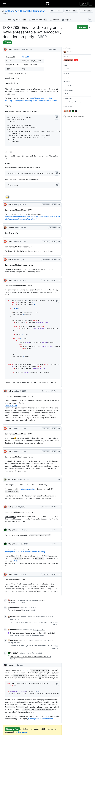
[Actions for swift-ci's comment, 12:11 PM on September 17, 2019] (59, 428)
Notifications (58, 11)
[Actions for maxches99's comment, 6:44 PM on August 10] (59, 665)
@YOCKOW (11, 700)
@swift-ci (9, 233)
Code (16, 561)
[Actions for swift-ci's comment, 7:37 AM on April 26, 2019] (59, 241)
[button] (57, 117)
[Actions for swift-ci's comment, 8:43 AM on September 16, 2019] (59, 280)
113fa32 (55, 625)
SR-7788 (25, 57)
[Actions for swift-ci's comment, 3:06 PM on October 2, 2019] (59, 506)
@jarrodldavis (10, 516)
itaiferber (11, 228)
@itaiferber (9, 269)
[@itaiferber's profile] (5, 227)
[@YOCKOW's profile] (5, 530)
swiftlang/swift (17, 610)
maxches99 (12, 665)
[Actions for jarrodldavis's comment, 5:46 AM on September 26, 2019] (59, 479)
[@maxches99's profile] (5, 665)
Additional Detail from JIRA (16, 74)
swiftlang (9, 11)
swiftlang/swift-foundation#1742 (40, 719)
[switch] (7, 197)
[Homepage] (47, 4)
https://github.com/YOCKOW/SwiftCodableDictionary (25, 552)
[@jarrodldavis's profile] (5, 479)
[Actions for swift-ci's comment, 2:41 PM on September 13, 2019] (59, 259)
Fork (72, 11)
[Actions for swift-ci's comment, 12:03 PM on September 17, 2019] (59, 391)
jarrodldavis (12, 479)
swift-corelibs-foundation (30, 11)
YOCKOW (11, 530)
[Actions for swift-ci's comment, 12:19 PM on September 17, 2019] (59, 451)
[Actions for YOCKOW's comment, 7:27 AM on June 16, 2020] (59, 530)
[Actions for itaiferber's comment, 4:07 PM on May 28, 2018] (59, 227)
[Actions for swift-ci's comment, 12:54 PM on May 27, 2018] (59, 204)
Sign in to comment (21, 732)
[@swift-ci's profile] (5, 49)
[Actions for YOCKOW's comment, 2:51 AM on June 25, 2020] (59, 544)
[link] (12, 600)
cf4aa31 (55, 648)
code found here (11, 405)
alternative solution (28, 489)
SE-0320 (26, 670)
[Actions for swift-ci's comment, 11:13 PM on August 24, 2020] (59, 574)
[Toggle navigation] (4, 3)
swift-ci (10, 49)
